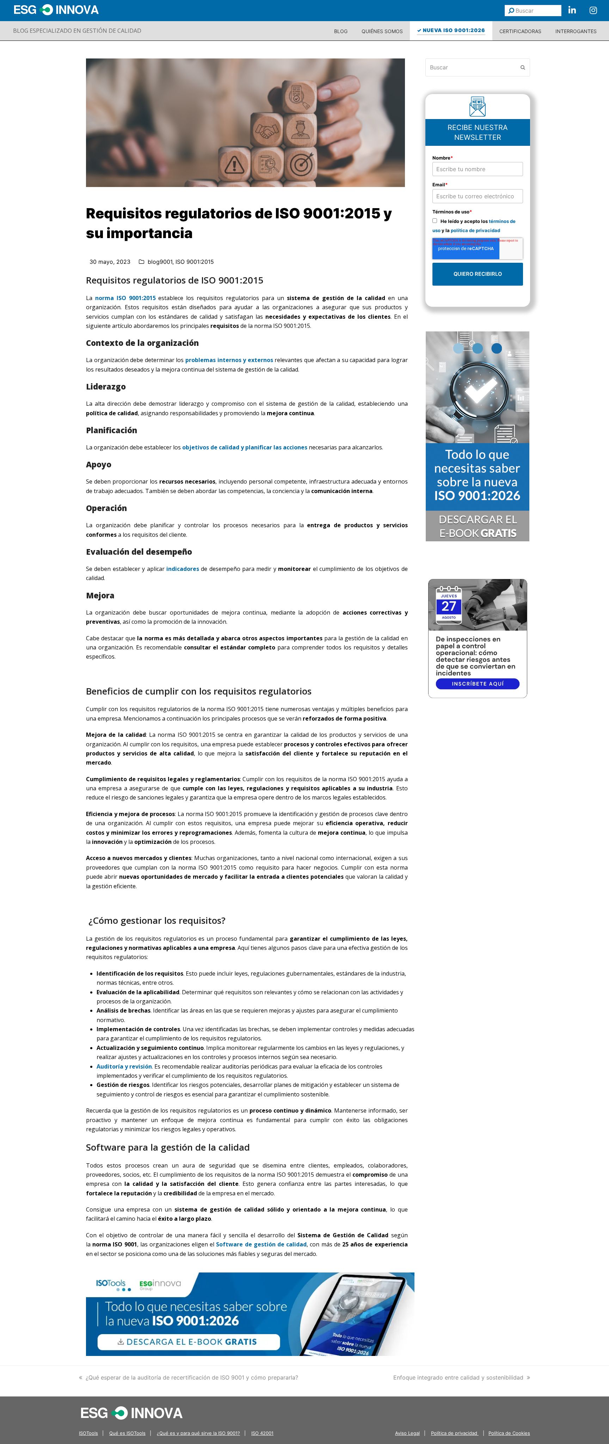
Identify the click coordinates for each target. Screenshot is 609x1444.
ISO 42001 (262, 1433)
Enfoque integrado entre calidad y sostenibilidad (458, 1377)
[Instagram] (593, 10)
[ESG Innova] (132, 1412)
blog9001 (160, 261)
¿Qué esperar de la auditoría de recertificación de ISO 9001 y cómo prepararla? (192, 1377)
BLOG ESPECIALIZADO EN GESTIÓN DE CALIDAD (77, 31)
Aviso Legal (407, 1433)
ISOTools (88, 1433)
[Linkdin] (572, 10)
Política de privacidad (455, 1433)
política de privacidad (475, 230)
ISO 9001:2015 (195, 261)
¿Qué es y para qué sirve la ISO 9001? (198, 1433)
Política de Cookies (509, 1433)
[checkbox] (477, 225)
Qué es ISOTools (127, 1433)
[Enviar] (511, 10)
